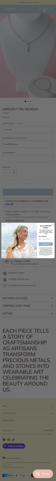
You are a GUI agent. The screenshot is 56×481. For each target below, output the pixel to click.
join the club (46, 244)
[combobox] (40, 239)
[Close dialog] (53, 224)
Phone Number (43, 236)
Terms (47, 255)
